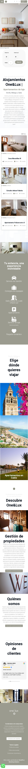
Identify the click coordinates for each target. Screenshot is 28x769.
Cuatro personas (8, 225)
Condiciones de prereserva (14, 753)
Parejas (9, 217)
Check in (7, 52)
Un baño (23, 225)
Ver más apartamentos (14, 233)
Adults (6, 62)
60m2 (17, 225)
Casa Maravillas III (14, 158)
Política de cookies (14, 747)
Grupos (13, 217)
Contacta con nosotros (14, 738)
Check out (16, 52)
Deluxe (9, 185)
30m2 (16, 193)
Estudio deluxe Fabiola (15, 191)
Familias (10, 153)
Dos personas (8, 193)
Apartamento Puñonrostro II (15, 223)
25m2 (17, 161)
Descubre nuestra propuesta (14, 570)
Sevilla (4, 217)
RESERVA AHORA (23, 1)
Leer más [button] (5, 677)
